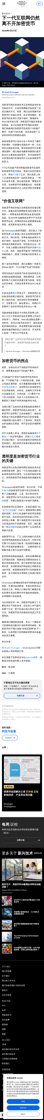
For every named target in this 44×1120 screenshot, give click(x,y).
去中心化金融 (9, 510)
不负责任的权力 (9, 387)
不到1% (5, 490)
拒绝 (23, 1101)
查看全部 (38, 853)
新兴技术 (6, 13)
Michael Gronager (10, 92)
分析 (13, 234)
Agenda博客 (32, 657)
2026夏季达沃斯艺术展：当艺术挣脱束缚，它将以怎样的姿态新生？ (27, 949)
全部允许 (23, 1108)
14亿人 (32, 436)
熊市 (15, 293)
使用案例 (12, 527)
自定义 (23, 1114)
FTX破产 (17, 174)
